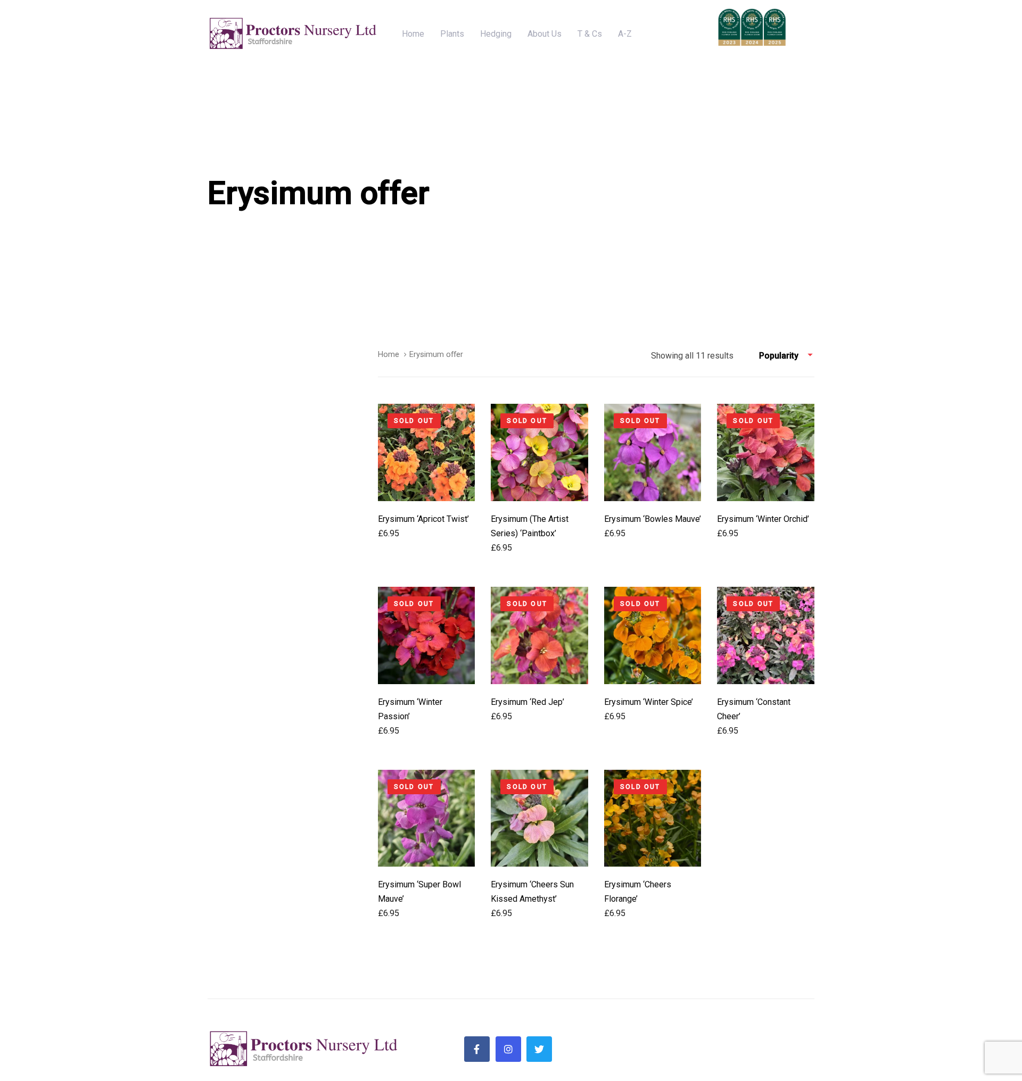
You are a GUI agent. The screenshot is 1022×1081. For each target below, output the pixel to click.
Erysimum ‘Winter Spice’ (648, 702)
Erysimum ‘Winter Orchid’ (763, 519)
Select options (426, 482)
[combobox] (786, 355)
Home (388, 354)
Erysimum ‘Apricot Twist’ (423, 519)
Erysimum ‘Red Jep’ (527, 702)
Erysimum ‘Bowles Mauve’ (652, 519)
